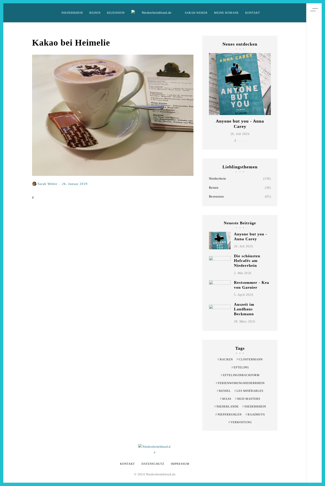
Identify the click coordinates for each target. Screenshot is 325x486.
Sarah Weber (196, 12)
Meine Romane (226, 12)
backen (225, 359)
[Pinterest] (314, 232)
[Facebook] (314, 248)
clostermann (250, 359)
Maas (225, 398)
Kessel (224, 390)
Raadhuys (255, 414)
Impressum (180, 463)
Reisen (95, 12)
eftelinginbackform (240, 375)
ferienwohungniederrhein (240, 383)
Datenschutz (152, 463)
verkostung (240, 422)
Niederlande (226, 406)
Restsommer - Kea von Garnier (251, 285)
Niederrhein (72, 12)
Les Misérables (248, 390)
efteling (240, 367)
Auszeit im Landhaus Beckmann (244, 309)
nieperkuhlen (228, 414)
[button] (235, 140)
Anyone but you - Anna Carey (250, 236)
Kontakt (252, 12)
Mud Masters (247, 398)
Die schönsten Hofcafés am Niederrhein (247, 261)
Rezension (116, 12)
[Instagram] (314, 240)
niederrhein (254, 406)
